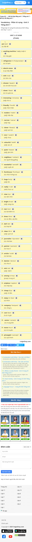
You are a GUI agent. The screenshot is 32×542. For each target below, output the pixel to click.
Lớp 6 (19, 497)
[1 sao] (9, 349)
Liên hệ (3, 520)
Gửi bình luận (6, 471)
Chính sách (4, 523)
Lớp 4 (19, 500)
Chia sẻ (5, 345)
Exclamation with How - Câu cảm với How (16, 362)
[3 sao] (13, 349)
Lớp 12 (19, 487)
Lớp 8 (19, 493)
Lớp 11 (3, 490)
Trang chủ (4, 487)
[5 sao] (17, 349)
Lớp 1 (2, 507)
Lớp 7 (2, 497)
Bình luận (12, 345)
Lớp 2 (19, 504)
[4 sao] (15, 349)
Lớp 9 (2, 493)
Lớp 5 (2, 500)
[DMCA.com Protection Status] (20, 536)
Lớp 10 (19, 490)
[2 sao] (11, 349)
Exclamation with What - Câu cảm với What (16, 357)
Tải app (4, 511)
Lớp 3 (2, 504)
